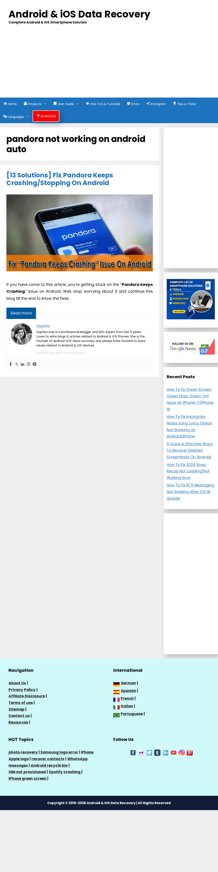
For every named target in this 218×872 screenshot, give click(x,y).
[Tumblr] (157, 752)
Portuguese (132, 713)
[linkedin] (165, 752)
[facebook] (133, 752)
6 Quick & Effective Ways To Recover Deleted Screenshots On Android (190, 450)
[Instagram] (28, 364)
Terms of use (21, 702)
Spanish (128, 690)
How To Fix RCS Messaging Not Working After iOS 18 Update (190, 492)
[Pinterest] (34, 364)
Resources (18, 722)
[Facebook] (11, 364)
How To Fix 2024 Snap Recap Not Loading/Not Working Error (188, 471)
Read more (21, 313)
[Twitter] (17, 364)
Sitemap (16, 709)
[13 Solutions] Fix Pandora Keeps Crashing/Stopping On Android (59, 179)
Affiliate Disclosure (27, 696)
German (128, 683)
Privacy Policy (22, 689)
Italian (127, 706)
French (127, 698)
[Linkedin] (22, 364)
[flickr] (141, 752)
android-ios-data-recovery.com (60, 353)
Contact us (19, 715)
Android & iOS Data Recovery (79, 14)
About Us (17, 683)
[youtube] (173, 752)
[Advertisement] (109, 65)
